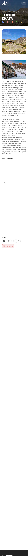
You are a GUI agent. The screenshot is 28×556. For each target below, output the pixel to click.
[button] (4, 241)
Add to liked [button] (9, 246)
